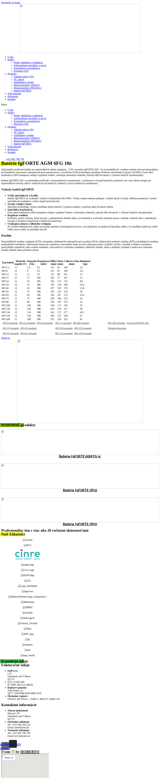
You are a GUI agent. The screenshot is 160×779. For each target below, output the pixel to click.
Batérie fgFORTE (22, 90)
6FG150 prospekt (83, 333)
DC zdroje (19, 79)
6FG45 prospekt (28, 328)
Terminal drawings (117, 328)
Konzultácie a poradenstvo (27, 68)
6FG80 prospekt (81, 323)
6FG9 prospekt (10, 323)
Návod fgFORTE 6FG (138, 323)
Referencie (13, 96)
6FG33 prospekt (11, 328)
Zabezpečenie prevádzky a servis (30, 65)
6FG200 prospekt (116, 323)
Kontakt (11, 99)
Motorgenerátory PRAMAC (28, 88)
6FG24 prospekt (45, 323)
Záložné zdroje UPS (24, 76)
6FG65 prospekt (28, 333)
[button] (80, 104)
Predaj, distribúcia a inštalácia (28, 62)
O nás (10, 57)
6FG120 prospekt (83, 328)
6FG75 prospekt (63, 323)
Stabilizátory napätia (24, 82)
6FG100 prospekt (64, 328)
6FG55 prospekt (11, 333)
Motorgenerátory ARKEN (27, 85)
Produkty (12, 73)
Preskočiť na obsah (10, 2)
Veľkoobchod (14, 93)
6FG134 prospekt (64, 333)
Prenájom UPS (21, 71)
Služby (11, 59)
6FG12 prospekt (27, 323)
